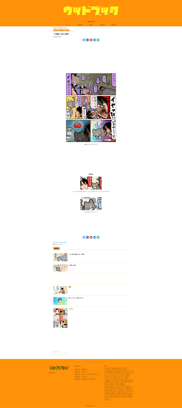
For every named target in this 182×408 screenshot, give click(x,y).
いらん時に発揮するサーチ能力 (77, 254)
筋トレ (107, 396)
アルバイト (125, 371)
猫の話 (91, 24)
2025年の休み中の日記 (116, 368)
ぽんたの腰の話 (109, 371)
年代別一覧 (102, 24)
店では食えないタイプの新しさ (89, 378)
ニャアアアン (115, 377)
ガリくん (120, 374)
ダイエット (108, 377)
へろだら (71, 309)
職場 (111, 396)
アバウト (68, 24)
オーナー (114, 374)
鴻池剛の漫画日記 (51, 372)
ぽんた (59, 244)
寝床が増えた (85, 369)
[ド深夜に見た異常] (94, 40)
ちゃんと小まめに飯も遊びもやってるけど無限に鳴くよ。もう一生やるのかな (91, 191)
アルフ (56, 244)
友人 (112, 381)
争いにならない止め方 (62, 353)
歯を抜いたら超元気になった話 (112, 387)
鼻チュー (107, 399)
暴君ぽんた (112, 384)
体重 (70, 287)
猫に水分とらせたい (113, 390)
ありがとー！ (85, 376)
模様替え (122, 384)
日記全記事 (79, 24)
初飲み (58, 351)
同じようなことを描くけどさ (76, 298)
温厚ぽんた (128, 387)
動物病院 (107, 381)
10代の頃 (107, 368)
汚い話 (122, 387)
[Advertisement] (91, 53)
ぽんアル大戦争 (117, 371)
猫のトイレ (129, 390)
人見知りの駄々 (73, 265)
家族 (126, 381)
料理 (106, 384)
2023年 (56, 242)
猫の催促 (107, 393)
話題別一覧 (113, 24)
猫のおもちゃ (122, 390)
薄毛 (116, 396)
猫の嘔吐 (113, 393)
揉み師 (130, 381)
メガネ (121, 377)
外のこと (117, 381)
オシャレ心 (108, 374)
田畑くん (124, 393)
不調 (126, 377)
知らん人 (130, 393)
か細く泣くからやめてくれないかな (90, 374)
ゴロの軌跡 (126, 374)
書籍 (117, 384)
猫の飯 (118, 393)
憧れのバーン (85, 371)
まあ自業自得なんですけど (91, 212)
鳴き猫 (129, 396)
